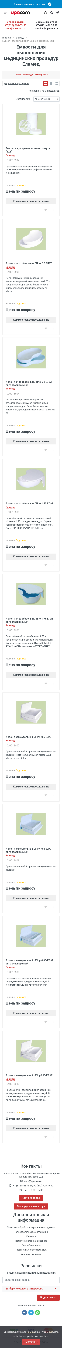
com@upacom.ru (15, 28)
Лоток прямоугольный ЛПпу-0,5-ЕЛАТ (29, 736)
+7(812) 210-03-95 (15, 25)
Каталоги (31, 1236)
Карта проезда (31, 1197)
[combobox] (31, 1289)
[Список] (45, 83)
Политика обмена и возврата (31, 1240)
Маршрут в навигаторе (31, 1206)
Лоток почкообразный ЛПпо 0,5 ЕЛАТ (29, 263)
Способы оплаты (31, 1245)
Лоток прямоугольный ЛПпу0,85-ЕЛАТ (29, 1075)
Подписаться (48, 1297)
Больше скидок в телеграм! (31, 4)
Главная (6, 37)
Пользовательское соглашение (31, 1231)
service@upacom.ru (46, 28)
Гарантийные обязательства (31, 1249)
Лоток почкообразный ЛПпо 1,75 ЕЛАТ (29, 503)
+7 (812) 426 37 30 (46, 25)
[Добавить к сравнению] (53, 210)
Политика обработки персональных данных (31, 1227)
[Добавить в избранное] (45, 210)
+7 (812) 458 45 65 (22, 1185)
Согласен (31, 1341)
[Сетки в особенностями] (51, 83)
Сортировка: (23, 98)
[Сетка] (57, 83)
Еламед (20, 37)
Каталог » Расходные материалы (31, 74)
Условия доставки (31, 1254)
